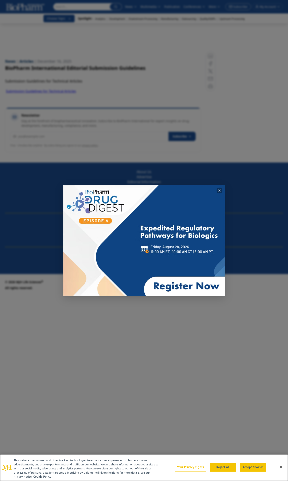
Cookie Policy (42, 476)
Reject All (223, 467)
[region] (144, 467)
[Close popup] (219, 190)
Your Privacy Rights (190, 467)
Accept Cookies (253, 467)
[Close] (281, 467)
